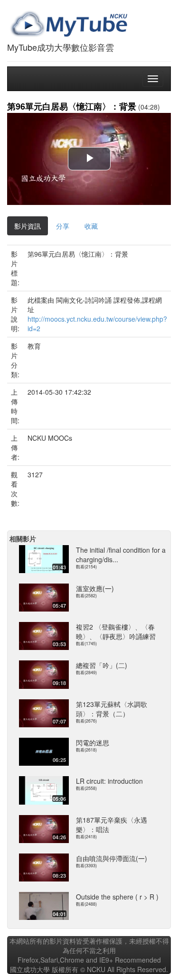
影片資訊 (27, 226)
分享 (62, 226)
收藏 (91, 226)
